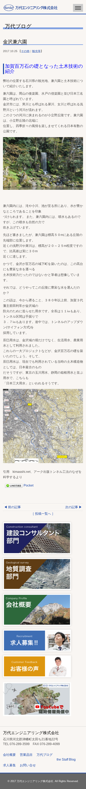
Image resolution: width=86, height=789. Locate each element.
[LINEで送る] (14, 485)
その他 (25, 51)
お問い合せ (28, 765)
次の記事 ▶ (73, 507)
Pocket (28, 485)
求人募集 (9, 765)
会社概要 (9, 754)
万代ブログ (45, 754)
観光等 (36, 51)
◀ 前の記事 (12, 507)
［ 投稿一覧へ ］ (43, 513)
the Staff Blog (66, 759)
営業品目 (26, 754)
